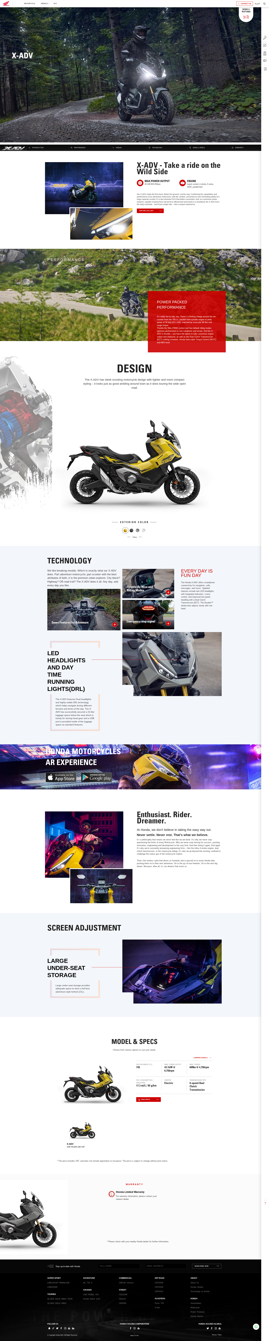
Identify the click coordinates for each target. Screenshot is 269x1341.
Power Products (197, 1312)
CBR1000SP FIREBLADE (58, 1283)
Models (44, 3)
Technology (157, 147)
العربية (257, 3)
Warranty (239, 147)
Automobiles (196, 1303)
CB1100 (122, 1299)
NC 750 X (87, 1283)
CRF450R (159, 1287)
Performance (79, 147)
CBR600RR (52, 1287)
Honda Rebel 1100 (91, 1299)
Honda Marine (197, 1316)
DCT (55, 3)
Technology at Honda (200, 1291)
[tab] (82, 1133)
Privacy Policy (217, 1335)
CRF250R (159, 1283)
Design (119, 147)
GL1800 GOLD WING (56, 1303)
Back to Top (134, 1335)
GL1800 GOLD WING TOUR (60, 1299)
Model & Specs (199, 147)
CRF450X (159, 1291)
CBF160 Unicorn (126, 1283)
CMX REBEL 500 (91, 1294)
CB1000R (123, 1294)
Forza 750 (159, 1303)
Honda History (197, 1287)
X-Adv (157, 1308)
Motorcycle (29, 3)
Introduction (38, 147)
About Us (195, 1283)
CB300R (122, 1303)
